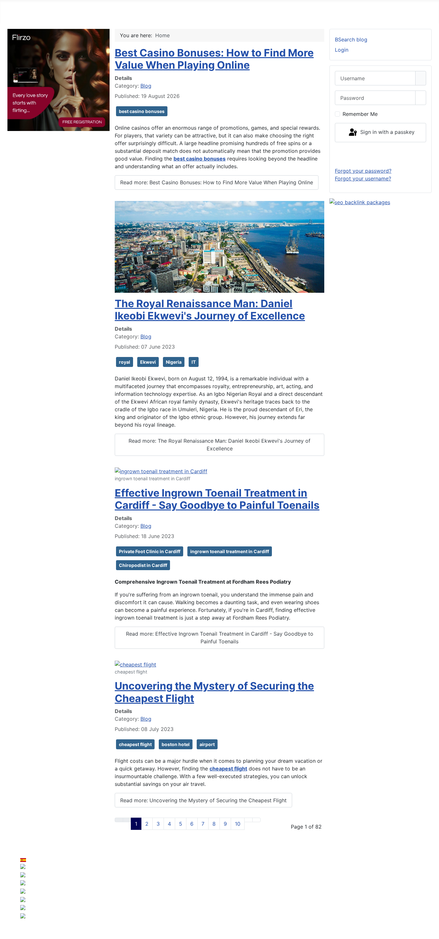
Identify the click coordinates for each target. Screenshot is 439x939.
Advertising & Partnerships (396, 882)
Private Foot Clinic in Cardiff (149, 551)
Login (341, 50)
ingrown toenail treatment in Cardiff (229, 551)
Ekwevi (148, 362)
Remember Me (360, 114)
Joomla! (146, 894)
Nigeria (174, 362)
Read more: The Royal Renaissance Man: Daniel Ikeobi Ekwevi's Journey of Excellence (219, 445)
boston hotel (176, 744)
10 (237, 824)
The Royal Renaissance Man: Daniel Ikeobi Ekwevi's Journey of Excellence (210, 309)
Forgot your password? (363, 171)
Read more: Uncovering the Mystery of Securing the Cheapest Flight (203, 800)
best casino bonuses (142, 111)
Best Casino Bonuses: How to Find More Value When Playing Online (214, 59)
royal (124, 362)
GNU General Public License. (280, 894)
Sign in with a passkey (387, 132)
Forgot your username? (363, 178)
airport (207, 744)
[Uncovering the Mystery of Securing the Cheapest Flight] (135, 664)
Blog (145, 86)
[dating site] (58, 79)
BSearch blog (351, 39)
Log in (380, 154)
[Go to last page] (256, 820)
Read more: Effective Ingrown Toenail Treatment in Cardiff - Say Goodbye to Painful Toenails (219, 637)
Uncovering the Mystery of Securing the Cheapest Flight (214, 692)
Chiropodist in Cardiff (143, 565)
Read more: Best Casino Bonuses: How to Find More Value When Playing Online (216, 182)
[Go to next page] (248, 820)
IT (194, 362)
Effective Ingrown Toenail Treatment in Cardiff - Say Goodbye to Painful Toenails (217, 499)
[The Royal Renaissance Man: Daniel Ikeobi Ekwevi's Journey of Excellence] (219, 246)
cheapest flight (135, 744)
